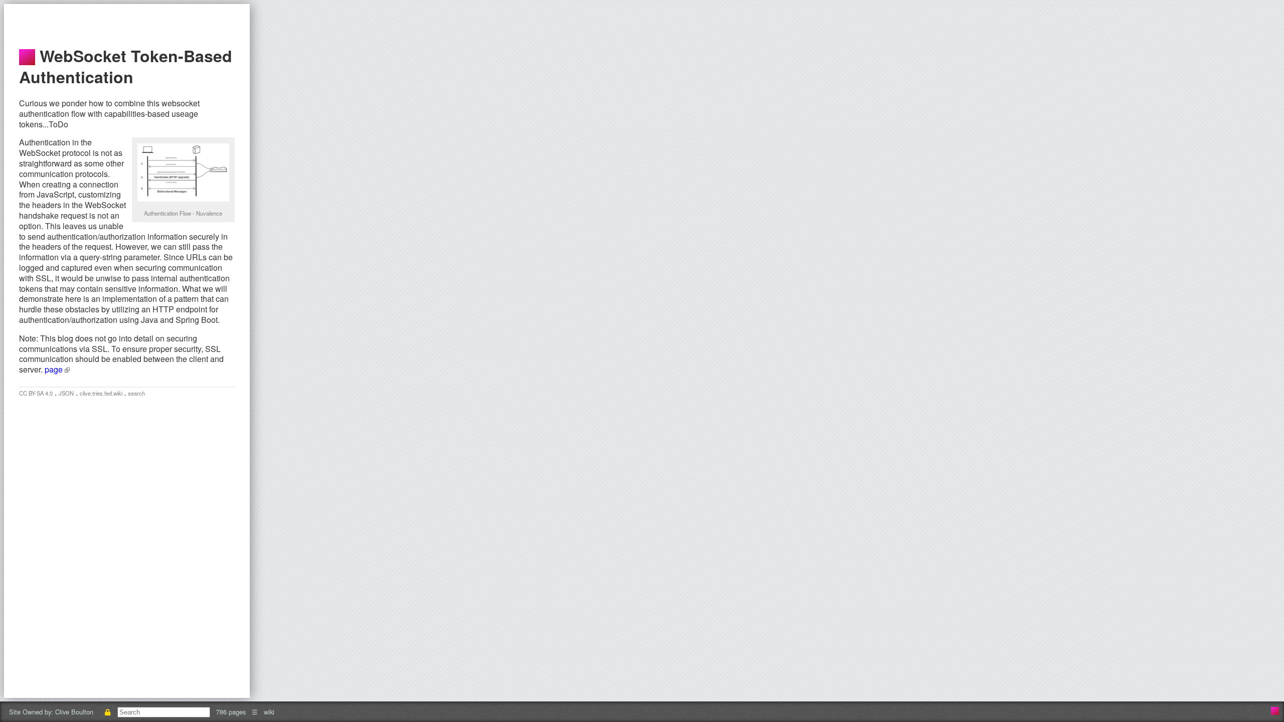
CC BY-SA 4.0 (36, 393)
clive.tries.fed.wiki (102, 393)
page (55, 369)
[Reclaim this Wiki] (107, 711)
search (136, 393)
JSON (66, 393)
